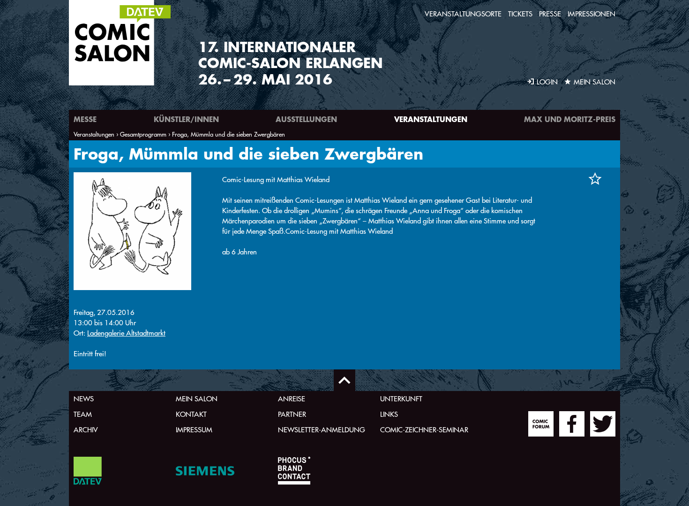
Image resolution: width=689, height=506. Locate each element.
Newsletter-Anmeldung (321, 429)
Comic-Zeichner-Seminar (424, 429)
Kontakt (191, 414)
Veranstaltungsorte (463, 13)
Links (389, 414)
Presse (550, 13)
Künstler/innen (186, 119)
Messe (85, 119)
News (84, 398)
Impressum (194, 429)
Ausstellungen (306, 119)
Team (83, 414)
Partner (292, 414)
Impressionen (591, 13)
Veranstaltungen (430, 119)
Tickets (520, 13)
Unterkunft (401, 398)
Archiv (86, 429)
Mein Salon (196, 398)
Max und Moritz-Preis (569, 119)
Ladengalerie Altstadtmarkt (126, 333)
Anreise (291, 398)
